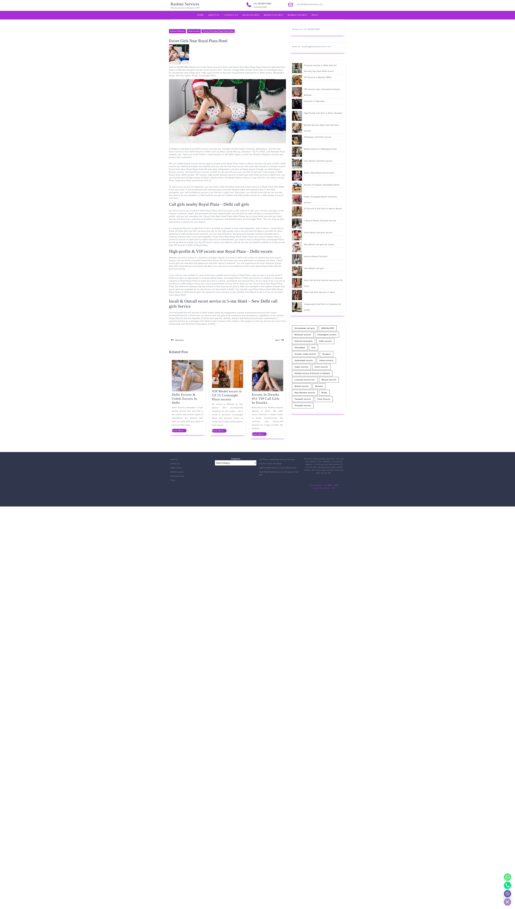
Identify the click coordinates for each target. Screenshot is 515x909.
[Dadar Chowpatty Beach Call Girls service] (297, 199)
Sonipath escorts (303, 405)
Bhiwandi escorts (303, 335)
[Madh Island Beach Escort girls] (297, 176)
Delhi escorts (250, 15)
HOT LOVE (333, 485)
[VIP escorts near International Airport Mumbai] (297, 92)
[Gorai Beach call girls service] (297, 235)
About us (213, 15)
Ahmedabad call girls (305, 328)
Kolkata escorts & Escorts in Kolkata (312, 373)
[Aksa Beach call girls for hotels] (297, 247)
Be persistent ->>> (318, 485)
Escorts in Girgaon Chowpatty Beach (322, 185)
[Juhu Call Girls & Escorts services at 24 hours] (297, 283)
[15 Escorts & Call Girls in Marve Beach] (297, 211)
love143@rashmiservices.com (310, 4)
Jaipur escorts (301, 367)
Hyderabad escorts (304, 360)
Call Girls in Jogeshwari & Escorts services (277, 459)
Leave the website (321, 488)
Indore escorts (326, 360)
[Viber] (507, 893)
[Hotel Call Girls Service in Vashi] (297, 295)
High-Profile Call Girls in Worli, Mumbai (323, 113)
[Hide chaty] (507, 902)
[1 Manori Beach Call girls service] (297, 223)
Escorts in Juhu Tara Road (270, 463)
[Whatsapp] (507, 877)
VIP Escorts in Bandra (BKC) (318, 77)
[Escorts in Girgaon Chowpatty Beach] (297, 187)
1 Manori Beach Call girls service (320, 221)
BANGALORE (327, 328)
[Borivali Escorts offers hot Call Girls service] (297, 128)
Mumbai (319, 386)
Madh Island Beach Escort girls (319, 173)
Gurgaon (326, 354)
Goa (313, 347)
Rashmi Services (185, 4)
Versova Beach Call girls (316, 256)
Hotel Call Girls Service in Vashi (319, 292)
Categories (235, 459)
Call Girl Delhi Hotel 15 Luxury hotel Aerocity (278, 468)
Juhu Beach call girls (314, 268)
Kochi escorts (321, 367)
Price (315, 15)
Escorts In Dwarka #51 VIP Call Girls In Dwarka (265, 398)
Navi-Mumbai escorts (305, 393)
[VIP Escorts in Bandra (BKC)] (297, 80)
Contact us (231, 15)
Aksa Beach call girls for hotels (319, 244)
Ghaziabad (300, 347)
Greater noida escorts (305, 354)
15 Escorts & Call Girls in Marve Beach (323, 209)
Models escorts (273, 15)
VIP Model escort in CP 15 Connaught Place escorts (227, 395)
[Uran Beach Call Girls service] (297, 164)
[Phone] (507, 885)
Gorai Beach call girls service (318, 232)
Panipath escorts (303, 399)
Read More (179, 430)
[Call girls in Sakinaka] (297, 104)
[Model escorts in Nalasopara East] (297, 152)
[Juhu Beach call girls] (297, 271)
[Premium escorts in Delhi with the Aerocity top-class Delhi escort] (297, 68)
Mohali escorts (302, 386)
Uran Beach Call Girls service (318, 161)
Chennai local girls (304, 341)
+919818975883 (260, 7)
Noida (324, 393)
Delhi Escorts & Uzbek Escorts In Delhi (184, 398)
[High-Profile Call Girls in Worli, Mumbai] (297, 116)
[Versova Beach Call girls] (297, 259)
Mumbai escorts (297, 15)
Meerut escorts (329, 380)
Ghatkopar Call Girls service (317, 137)
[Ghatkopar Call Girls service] (297, 140)
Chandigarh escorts (326, 335)
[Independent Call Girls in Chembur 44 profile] (297, 307)
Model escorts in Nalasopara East (320, 149)
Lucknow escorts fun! (305, 380)
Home (200, 15)
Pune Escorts (323, 399)
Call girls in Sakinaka (314, 101)
